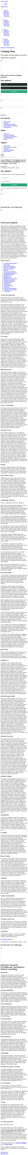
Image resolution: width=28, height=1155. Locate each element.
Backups (6, 270)
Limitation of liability (9, 281)
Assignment (7, 287)
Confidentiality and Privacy (10, 273)
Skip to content (4, 1)
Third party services (8, 268)
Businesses (6, 12)
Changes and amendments (10, 288)
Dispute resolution (8, 285)
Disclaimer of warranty (9, 280)
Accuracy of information (10, 267)
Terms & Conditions (21, 1142)
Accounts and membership (10, 263)
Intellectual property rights (10, 278)
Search (2, 154)
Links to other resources (9, 271)
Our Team (6, 13)
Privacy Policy (8, 1144)
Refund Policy (7, 275)
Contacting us (7, 291)
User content (7, 264)
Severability (7, 284)
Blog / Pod (6, 14)
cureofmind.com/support (7, 939)
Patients (6, 10)
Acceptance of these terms (10, 289)
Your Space (6, 16)
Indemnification (7, 282)
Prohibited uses (7, 277)
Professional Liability (9, 274)
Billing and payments (9, 266)
